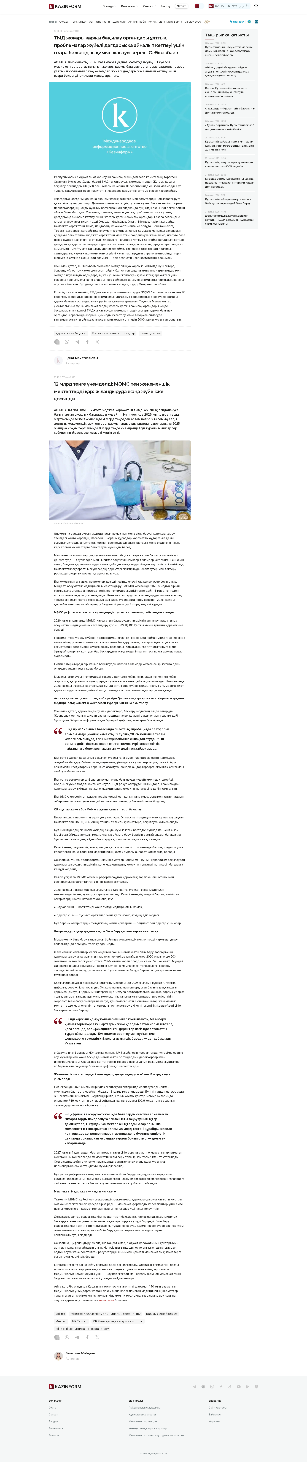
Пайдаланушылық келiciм (144, 1407)
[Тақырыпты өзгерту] (199, 6)
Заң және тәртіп (99, 21)
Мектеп (61, 1321)
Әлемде (54, 1435)
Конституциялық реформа (165, 21)
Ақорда (63, 21)
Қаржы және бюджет (71, 333)
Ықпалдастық (151, 333)
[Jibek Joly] (238, 21)
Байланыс (215, 1414)
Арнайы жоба (137, 21)
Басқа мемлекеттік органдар (113, 333)
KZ (211, 6)
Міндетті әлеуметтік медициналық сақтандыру (106, 1314)
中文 (235, 6)
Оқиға (52, 1407)
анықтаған (106, 1300)
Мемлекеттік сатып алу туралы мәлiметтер (157, 1435)
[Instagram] (57, 342)
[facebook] (221, 1386)
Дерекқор (119, 21)
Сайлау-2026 (193, 21)
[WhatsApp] (67, 342)
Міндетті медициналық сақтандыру (82, 1329)
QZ (217, 6)
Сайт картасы (218, 1407)
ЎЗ (247, 6)
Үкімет (60, 1314)
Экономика (56, 1428)
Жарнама (214, 1421)
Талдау (166, 6)
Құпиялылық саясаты (142, 1414)
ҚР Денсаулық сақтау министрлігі (118, 1321)
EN (228, 6)
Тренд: (53, 21)
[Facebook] (87, 342)
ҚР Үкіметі (79, 1321)
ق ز (242, 6)
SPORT (181, 6)
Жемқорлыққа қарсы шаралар (148, 1428)
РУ (222, 6)
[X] (97, 342)
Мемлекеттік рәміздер (143, 1421)
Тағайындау (79, 21)
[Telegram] (77, 342)
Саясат (53, 1414)
